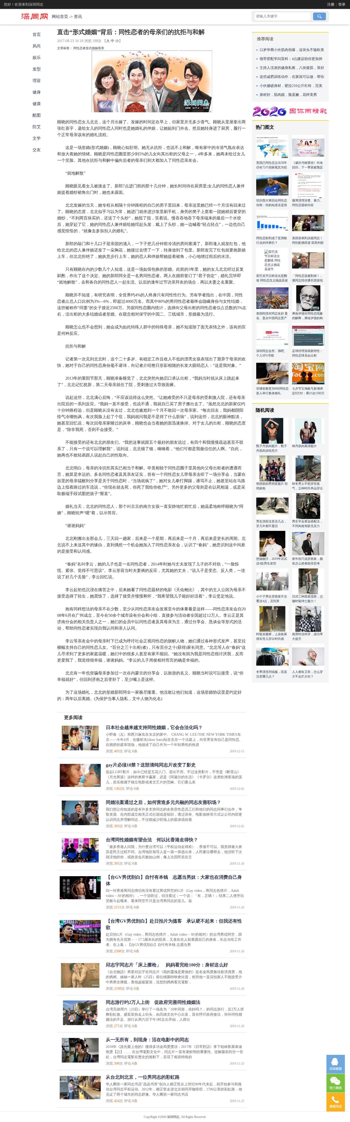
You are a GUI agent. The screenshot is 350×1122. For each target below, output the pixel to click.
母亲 (101, 48)
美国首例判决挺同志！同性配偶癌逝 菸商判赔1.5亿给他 (308, 242)
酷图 (37, 115)
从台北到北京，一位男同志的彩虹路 (143, 1077)
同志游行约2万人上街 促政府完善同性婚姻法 (153, 1002)
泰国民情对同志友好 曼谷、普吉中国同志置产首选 (272, 318)
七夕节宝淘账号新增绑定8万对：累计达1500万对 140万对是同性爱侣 (308, 393)
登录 (341, 4)
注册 (330, 4)
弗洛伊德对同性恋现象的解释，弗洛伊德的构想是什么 (307, 318)
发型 (37, 69)
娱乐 (37, 57)
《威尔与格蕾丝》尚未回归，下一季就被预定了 (307, 167)
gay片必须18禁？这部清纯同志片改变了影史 (151, 764)
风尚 (37, 46)
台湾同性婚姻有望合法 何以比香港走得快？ (152, 839)
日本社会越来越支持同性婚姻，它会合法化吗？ (154, 727)
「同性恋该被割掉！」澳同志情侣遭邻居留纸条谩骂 (307, 280)
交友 (37, 150)
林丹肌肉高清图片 (304, 446)
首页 (37, 34)
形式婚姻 (92, 48)
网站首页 (60, 16)
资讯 (78, 16)
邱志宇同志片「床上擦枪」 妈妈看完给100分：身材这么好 (167, 964)
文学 (37, 138)
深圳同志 (173, 1117)
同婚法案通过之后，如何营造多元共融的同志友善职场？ (163, 802)
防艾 (37, 127)
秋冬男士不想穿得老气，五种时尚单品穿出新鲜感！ (307, 488)
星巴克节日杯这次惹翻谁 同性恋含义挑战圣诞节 (272, 280)
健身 (37, 92)
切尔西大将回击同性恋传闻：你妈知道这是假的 (271, 205)
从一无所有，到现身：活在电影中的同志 (147, 1039)
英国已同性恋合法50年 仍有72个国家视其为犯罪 (271, 167)
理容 (37, 80)
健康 (37, 104)
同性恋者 (79, 48)
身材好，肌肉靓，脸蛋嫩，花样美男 (288, 95)
